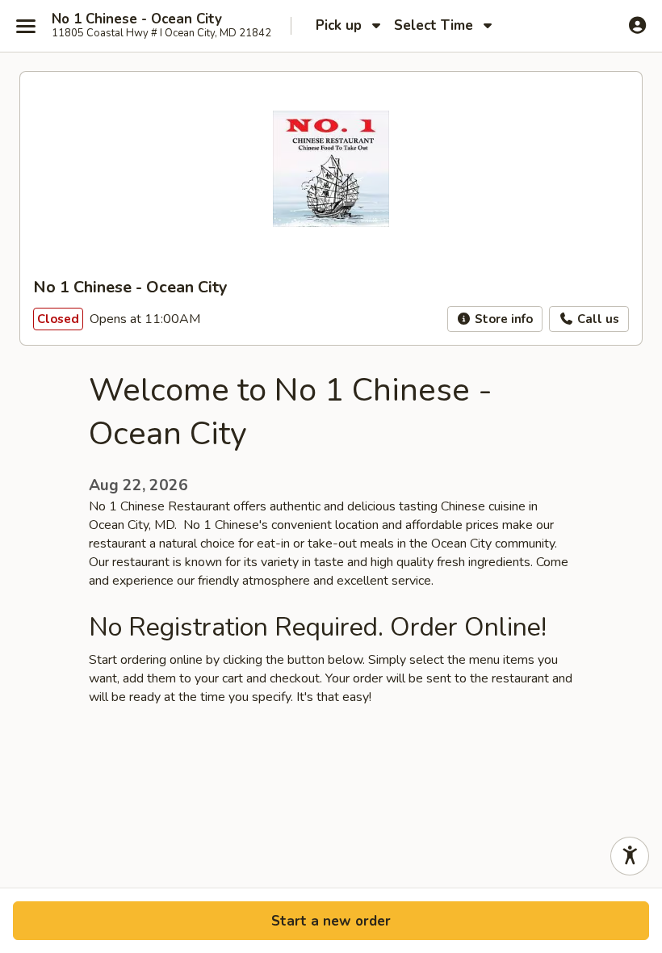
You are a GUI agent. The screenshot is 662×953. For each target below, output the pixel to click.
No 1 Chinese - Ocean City (137, 19)
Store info (502, 319)
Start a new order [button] (331, 921)
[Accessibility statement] (629, 856)
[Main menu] (26, 26)
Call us (596, 319)
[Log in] (637, 25)
